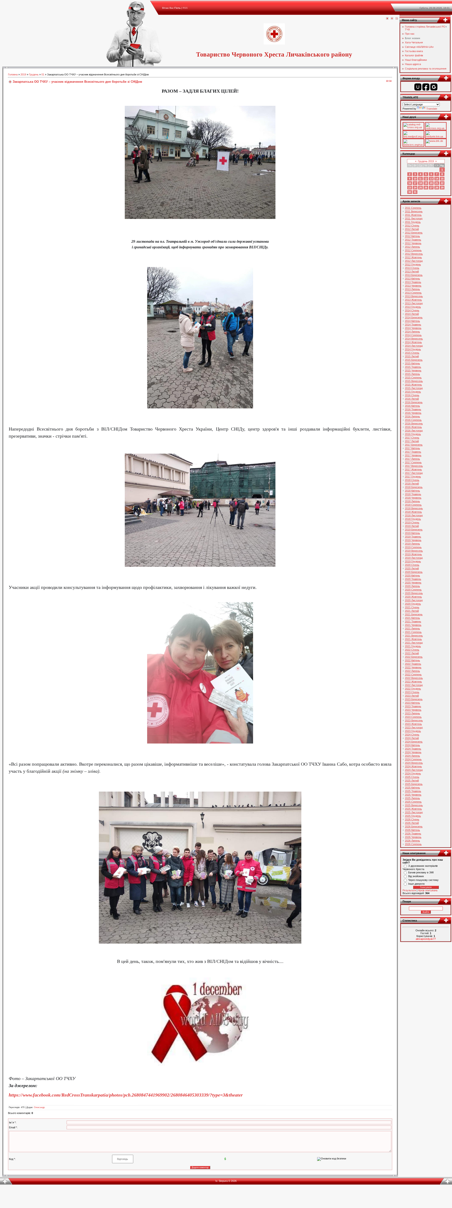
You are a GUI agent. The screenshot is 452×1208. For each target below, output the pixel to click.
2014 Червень (413, 328)
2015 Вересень (414, 381)
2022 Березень (414, 656)
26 (425, 187)
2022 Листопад (414, 685)
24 (415, 187)
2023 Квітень (412, 702)
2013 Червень (413, 285)
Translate (431, 108)
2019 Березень (414, 529)
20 (431, 183)
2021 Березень (414, 614)
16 (409, 183)
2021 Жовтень (413, 639)
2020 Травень (413, 579)
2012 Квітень (412, 236)
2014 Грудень (413, 349)
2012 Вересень (414, 253)
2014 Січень (412, 310)
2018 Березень (414, 487)
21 (436, 183)
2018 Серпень (413, 504)
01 (42, 74)
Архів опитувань (428, 890)
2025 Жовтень (413, 808)
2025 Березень (414, 784)
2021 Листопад (414, 642)
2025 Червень (413, 794)
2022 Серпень (413, 674)
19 (425, 183)
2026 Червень (413, 837)
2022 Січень (412, 649)
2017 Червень (413, 455)
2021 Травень (413, 621)
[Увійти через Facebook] (425, 86)
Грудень (34, 74)
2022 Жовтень (413, 681)
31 (415, 192)
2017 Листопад (414, 473)
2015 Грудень (413, 391)
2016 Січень (412, 395)
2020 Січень (412, 564)
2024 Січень (412, 734)
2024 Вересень (414, 762)
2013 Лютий (412, 271)
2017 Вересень (414, 465)
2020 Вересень (414, 593)
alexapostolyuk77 (426, 938)
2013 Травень (413, 282)
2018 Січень (412, 480)
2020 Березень (414, 572)
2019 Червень (413, 540)
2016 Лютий (412, 398)
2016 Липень (412, 416)
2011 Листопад (413, 218)
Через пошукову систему (423, 880)
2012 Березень (414, 232)
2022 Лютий (412, 653)
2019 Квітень (412, 533)
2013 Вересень (414, 296)
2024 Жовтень (413, 766)
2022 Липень (412, 671)
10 (415, 178)
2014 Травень (413, 324)
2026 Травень (413, 833)
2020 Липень (412, 586)
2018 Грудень (413, 519)
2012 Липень (412, 246)
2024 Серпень (413, 759)
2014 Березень (414, 317)
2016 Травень (413, 409)
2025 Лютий (412, 780)
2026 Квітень (412, 830)
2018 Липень (412, 501)
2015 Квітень (412, 363)
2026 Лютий (412, 823)
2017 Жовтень (413, 469)
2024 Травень (413, 748)
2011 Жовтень (413, 215)
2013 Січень (412, 268)
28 (436, 187)
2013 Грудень (413, 306)
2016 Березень (414, 402)
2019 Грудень (413, 561)
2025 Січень (412, 777)
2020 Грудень (413, 603)
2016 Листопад (414, 430)
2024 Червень (413, 752)
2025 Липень (412, 798)
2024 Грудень (413, 773)
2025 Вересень (414, 805)
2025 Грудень (413, 815)
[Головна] (387, 18)
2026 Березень (414, 826)
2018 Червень (413, 497)
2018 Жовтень (413, 511)
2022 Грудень (413, 688)
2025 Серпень (413, 801)
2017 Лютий (412, 441)
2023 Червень (413, 709)
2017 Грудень (413, 476)
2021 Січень (412, 607)
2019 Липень (412, 543)
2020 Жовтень (413, 596)
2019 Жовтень (413, 554)
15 (442, 178)
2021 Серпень (413, 632)
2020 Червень (413, 582)
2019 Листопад (414, 557)
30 (409, 192)
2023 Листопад (414, 727)
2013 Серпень (413, 292)
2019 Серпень (413, 547)
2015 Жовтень (413, 384)
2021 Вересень (414, 635)
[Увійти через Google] (433, 86)
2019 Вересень (414, 550)
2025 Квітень (412, 787)
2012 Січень (412, 225)
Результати (409, 890)
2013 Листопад (414, 303)
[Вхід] (397, 18)
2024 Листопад (414, 769)
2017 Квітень (412, 448)
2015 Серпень (413, 377)
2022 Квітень (412, 660)
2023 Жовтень (413, 724)
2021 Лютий (412, 610)
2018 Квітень (412, 490)
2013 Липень (412, 289)
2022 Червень (413, 667)
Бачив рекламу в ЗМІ (421, 872)
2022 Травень (413, 663)
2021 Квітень (412, 617)
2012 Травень (413, 239)
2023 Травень (413, 706)
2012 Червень (413, 243)
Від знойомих (416, 876)
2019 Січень (412, 522)
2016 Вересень (414, 423)
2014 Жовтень (413, 342)
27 (431, 187)
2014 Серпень (413, 335)
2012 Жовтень (413, 257)
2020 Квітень (412, 575)
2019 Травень (413, 536)
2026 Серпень (413, 844)
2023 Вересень (414, 720)
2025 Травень (413, 791)
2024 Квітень (412, 745)
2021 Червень (413, 625)
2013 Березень (414, 275)
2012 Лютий (412, 229)
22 (442, 183)
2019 (23, 74)
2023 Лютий (412, 695)
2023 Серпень (413, 716)
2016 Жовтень (413, 427)
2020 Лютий (412, 568)
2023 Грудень (413, 731)
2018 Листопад (414, 515)
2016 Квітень (412, 405)
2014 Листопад (414, 345)
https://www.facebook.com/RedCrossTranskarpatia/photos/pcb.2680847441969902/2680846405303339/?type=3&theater (126, 1094)
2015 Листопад (414, 388)
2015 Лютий (412, 356)
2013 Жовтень (413, 299)
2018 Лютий (412, 483)
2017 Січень (412, 437)
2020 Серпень (413, 589)
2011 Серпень (413, 207)
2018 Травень (413, 494)
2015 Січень (412, 352)
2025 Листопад (414, 812)
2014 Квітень (412, 321)
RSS (185, 8)
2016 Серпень (413, 420)
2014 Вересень (414, 338)
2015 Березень (414, 359)
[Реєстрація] (392, 18)
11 (420, 178)
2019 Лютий (412, 526)
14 (436, 178)
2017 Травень (413, 451)
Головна (13, 74)
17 (415, 183)
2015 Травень (413, 367)
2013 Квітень (412, 278)
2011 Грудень (413, 222)
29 (442, 187)
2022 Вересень (414, 678)
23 (409, 187)
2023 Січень (412, 692)
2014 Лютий (412, 313)
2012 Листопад (414, 260)
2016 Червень (413, 412)
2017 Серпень (413, 462)
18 (420, 183)
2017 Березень (414, 444)
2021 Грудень (413, 646)
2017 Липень (412, 458)
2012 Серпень (413, 250)
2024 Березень (414, 741)
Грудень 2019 (426, 161)
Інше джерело (416, 883)
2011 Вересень (414, 211)
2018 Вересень (414, 508)
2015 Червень (413, 370)
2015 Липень (412, 374)
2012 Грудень (413, 264)
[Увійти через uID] (417, 86)
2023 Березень (414, 699)
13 (431, 178)
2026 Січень (412, 819)
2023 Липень (412, 713)
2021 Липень (412, 628)
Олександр (39, 1107)
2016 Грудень (413, 434)
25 (420, 187)
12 (425, 178)
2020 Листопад (414, 600)
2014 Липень (412, 331)
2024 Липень (412, 755)
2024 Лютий (412, 738)
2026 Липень (412, 840)
